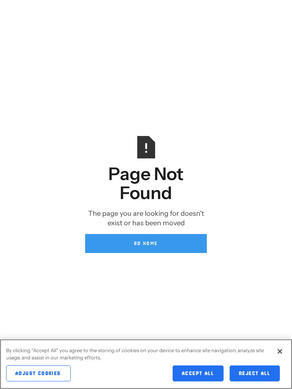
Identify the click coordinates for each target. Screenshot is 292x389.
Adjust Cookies (38, 373)
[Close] (279, 351)
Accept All (198, 373)
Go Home (146, 243)
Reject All (254, 373)
